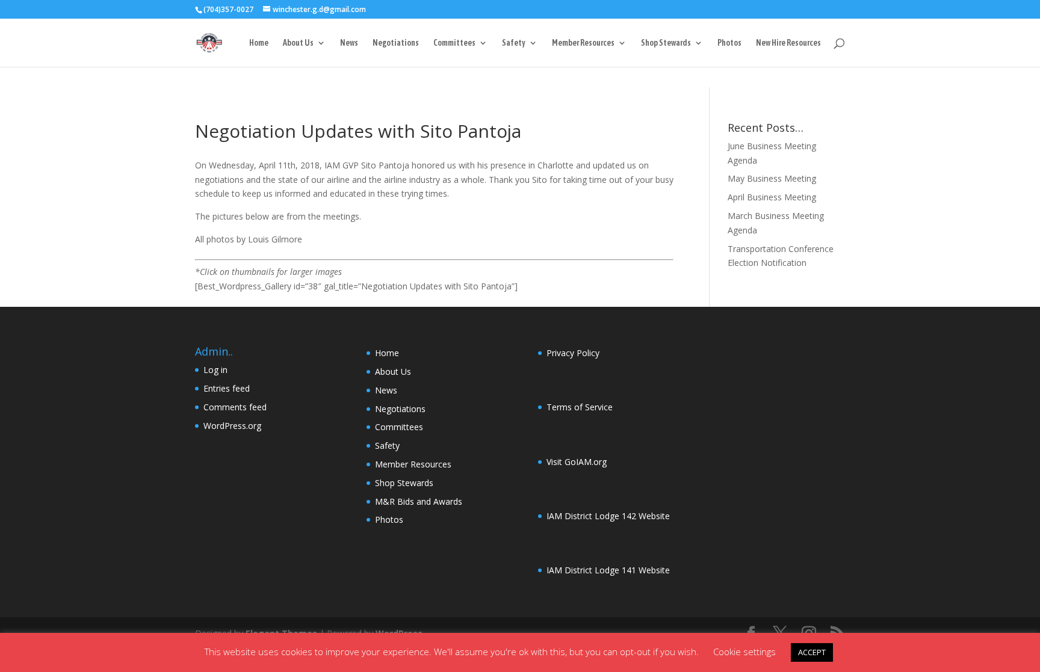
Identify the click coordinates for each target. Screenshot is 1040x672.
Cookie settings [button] (744, 652)
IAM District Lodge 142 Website (608, 516)
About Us (298, 43)
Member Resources (583, 43)
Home (258, 43)
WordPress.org (232, 425)
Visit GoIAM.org (576, 461)
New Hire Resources (788, 43)
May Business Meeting (772, 178)
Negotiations (396, 43)
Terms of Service (579, 407)
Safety (513, 43)
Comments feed (235, 407)
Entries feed (226, 388)
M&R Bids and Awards (418, 501)
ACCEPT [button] (812, 652)
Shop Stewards (666, 43)
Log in (215, 369)
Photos (729, 43)
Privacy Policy (572, 353)
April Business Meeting (772, 197)
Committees (454, 43)
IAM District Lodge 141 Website (608, 570)
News (349, 43)
